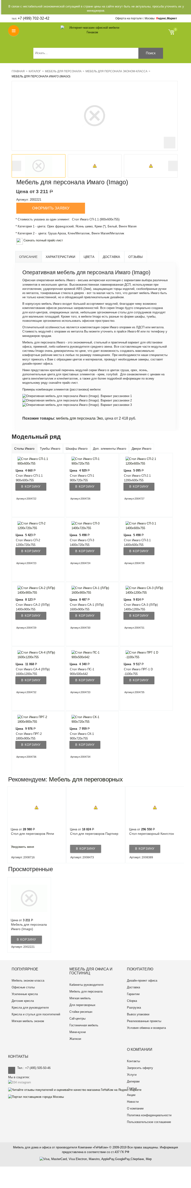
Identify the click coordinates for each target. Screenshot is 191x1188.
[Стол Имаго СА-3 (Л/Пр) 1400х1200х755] (143, 590)
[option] (38, 166)
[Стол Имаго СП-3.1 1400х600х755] (143, 525)
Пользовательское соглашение (149, 1122)
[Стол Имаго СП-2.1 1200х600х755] (143, 461)
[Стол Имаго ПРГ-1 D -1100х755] (143, 655)
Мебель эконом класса (28, 980)
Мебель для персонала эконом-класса (116, 71)
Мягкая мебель (80, 998)
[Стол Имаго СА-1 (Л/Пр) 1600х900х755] (89, 590)
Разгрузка (134, 1007)
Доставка (111, 257)
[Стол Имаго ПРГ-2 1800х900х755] (35, 719)
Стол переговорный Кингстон (151, 833)
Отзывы (135, 257)
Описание (28, 257)
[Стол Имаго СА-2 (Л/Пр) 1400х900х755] (35, 590)
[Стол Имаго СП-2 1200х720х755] (35, 525)
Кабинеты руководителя (86, 984)
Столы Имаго (24, 448)
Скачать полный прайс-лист (43, 240)
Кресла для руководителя (30, 1007)
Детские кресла (23, 1001)
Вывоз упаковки (138, 1014)
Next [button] (172, 166)
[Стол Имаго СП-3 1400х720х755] (89, 525)
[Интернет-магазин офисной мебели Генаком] (92, 30)
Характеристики (60, 257)
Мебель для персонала (63, 71)
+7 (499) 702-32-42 (33, 18)
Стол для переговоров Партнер (94, 833)
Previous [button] (16, 166)
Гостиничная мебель (83, 1025)
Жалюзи (75, 1039)
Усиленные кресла (25, 994)
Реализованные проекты (144, 1021)
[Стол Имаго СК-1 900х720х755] (89, 719)
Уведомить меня (22, 847)
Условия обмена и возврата (146, 1028)
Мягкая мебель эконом (28, 1021)
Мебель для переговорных (86, 779)
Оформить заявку (50, 208)
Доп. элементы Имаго (109, 448)
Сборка (132, 1001)
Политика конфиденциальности (149, 1115)
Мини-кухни (77, 1032)
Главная (18, 71)
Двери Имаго (141, 448)
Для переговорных (82, 1005)
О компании (135, 1108)
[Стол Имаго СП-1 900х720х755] (89, 461)
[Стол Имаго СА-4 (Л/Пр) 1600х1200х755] (35, 655)
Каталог (35, 71)
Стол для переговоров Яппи (32, 833)
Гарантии (133, 994)
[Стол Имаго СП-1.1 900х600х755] (35, 461)
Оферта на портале (135, 18)
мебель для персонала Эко (79, 418)
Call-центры (77, 1018)
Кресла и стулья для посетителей (36, 1014)
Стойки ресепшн (80, 1011)
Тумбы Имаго (50, 448)
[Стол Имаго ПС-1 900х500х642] (89, 655)
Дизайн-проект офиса (142, 980)
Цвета (89, 257)
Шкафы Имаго (77, 448)
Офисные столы (23, 987)
